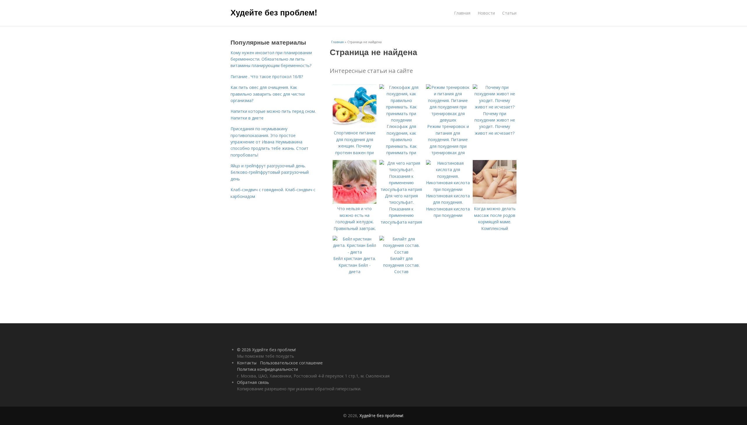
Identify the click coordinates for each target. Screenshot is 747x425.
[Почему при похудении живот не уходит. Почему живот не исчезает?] (494, 107)
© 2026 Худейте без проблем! (266, 349)
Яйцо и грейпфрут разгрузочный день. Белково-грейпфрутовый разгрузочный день (270, 172)
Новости (486, 13)
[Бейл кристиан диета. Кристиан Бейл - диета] (354, 252)
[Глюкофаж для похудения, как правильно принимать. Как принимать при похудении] (401, 120)
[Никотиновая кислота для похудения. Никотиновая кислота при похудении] (448, 189)
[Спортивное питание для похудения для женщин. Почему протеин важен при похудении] (354, 126)
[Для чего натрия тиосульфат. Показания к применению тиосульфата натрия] (401, 189)
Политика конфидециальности (267, 369)
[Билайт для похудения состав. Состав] (401, 252)
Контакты (246, 363)
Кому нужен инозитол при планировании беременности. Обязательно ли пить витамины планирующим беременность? (271, 59)
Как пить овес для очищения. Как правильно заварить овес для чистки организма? (268, 94)
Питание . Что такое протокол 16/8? (267, 76)
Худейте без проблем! (274, 12)
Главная (462, 13)
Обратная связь (253, 382)
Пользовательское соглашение (291, 363)
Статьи (509, 13)
